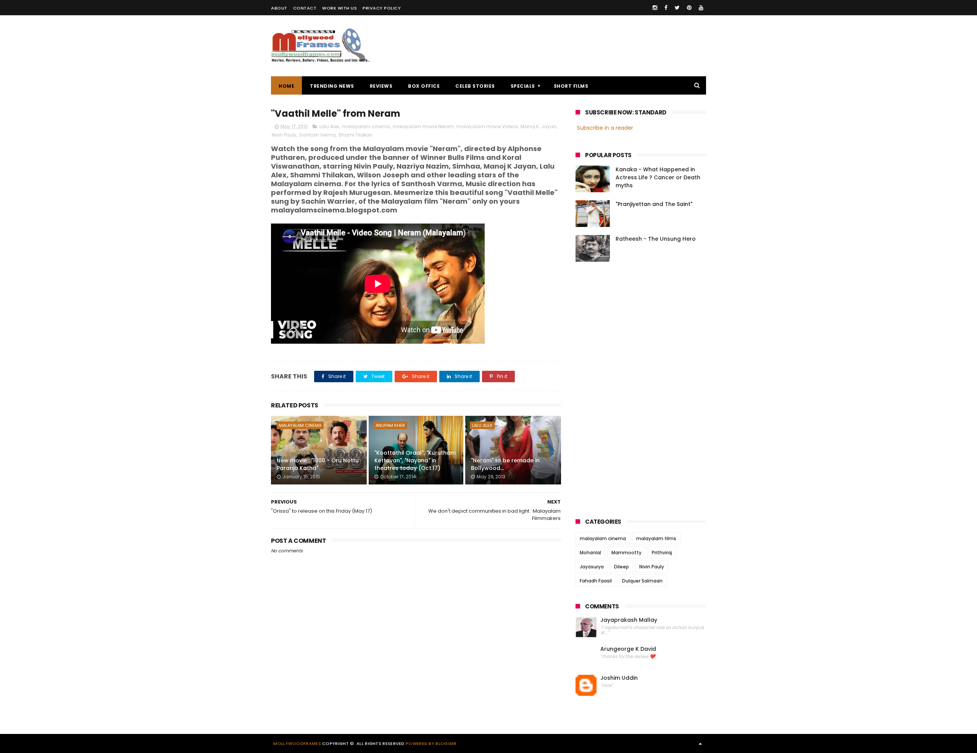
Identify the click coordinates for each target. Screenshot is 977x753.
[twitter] (677, 7)
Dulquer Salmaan (642, 581)
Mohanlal (590, 552)
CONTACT (305, 8)
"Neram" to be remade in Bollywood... (505, 464)
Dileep (621, 566)
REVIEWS (381, 86)
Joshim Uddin (619, 678)
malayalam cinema (366, 126)
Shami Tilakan (355, 135)
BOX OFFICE (424, 86)
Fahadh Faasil (596, 581)
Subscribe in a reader (605, 128)
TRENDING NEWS (332, 86)
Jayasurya (592, 566)
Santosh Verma (317, 135)
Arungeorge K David (628, 649)
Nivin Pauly (284, 135)
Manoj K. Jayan (538, 126)
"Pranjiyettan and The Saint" (654, 204)
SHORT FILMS (571, 86)
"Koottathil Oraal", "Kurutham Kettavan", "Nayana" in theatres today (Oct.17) (415, 460)
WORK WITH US (339, 8)
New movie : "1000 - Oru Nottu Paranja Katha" (318, 464)
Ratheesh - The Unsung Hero (656, 239)
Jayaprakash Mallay (628, 620)
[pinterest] (689, 7)
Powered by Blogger (431, 743)
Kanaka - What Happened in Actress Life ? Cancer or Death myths (658, 177)
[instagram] (655, 7)
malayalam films (656, 538)
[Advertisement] (567, 46)
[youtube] (701, 7)
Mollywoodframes (297, 743)
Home (286, 86)
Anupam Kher (390, 425)
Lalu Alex (329, 126)
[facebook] (666, 7)
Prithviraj (662, 552)
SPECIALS (523, 86)
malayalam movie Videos (487, 126)
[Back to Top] (700, 743)
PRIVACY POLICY (382, 8)
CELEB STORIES (475, 86)
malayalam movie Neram (423, 126)
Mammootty (626, 552)
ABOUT (279, 8)
